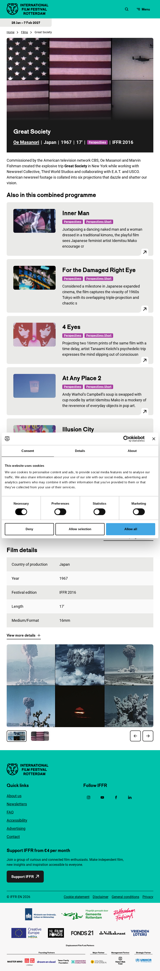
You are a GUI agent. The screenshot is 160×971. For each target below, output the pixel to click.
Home (10, 32)
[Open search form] (127, 9)
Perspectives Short (98, 221)
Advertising (16, 828)
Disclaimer (100, 897)
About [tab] (132, 451)
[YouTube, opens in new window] (102, 797)
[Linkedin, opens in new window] (130, 797)
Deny (29, 529)
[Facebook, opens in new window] (116, 797)
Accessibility (17, 820)
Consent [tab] (27, 451)
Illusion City (78, 429)
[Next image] (147, 735)
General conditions (125, 897)
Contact (13, 836)
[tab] (17, 736)
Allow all (130, 529)
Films (24, 32)
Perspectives (97, 142)
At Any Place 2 (81, 378)
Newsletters (17, 804)
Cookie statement (76, 897)
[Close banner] (153, 438)
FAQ (10, 812)
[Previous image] (135, 735)
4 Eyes (71, 326)
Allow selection (80, 529)
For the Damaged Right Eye (99, 270)
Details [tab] (80, 451)
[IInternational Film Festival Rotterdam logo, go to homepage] (27, 9)
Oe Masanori (26, 142)
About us (14, 796)
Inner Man (75, 213)
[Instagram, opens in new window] (88, 797)
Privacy (147, 897)
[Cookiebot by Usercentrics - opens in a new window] (126, 439)
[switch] (60, 511)
